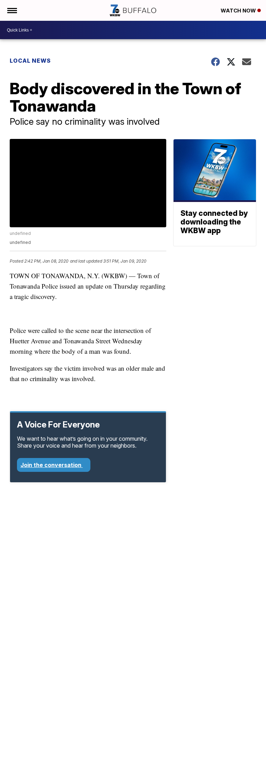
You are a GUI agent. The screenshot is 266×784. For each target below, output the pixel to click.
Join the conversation (51, 464)
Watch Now (239, 10)
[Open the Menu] (11, 10)
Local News (30, 60)
